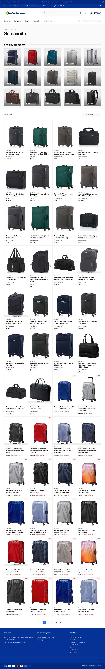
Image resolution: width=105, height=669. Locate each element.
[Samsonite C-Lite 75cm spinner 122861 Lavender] (40, 522)
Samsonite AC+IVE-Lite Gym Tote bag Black (16, 278)
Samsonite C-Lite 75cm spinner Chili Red (14, 571)
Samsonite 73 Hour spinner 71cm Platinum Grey (87, 195)
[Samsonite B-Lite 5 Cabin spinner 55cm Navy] (65, 314)
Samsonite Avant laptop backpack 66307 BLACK (14, 322)
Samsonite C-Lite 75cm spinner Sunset (86, 571)
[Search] (80, 13)
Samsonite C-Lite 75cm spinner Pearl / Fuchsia (62, 571)
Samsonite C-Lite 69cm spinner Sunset (86, 491)
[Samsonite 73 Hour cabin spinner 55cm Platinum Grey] (65, 144)
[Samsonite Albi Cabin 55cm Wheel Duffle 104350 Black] (65, 270)
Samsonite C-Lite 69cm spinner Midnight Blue (62, 491)
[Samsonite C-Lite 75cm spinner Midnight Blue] (40, 562)
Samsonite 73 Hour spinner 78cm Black (15, 237)
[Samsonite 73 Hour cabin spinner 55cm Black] (16, 144)
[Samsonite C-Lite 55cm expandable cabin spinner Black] (16, 441)
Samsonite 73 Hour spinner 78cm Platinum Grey (63, 237)
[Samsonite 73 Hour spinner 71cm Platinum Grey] (89, 186)
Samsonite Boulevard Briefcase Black (37, 408)
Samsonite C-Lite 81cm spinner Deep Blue (62, 610)
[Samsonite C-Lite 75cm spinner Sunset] (89, 562)
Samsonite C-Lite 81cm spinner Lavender (86, 610)
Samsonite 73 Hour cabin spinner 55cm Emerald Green (40, 153)
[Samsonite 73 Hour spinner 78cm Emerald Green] (40, 228)
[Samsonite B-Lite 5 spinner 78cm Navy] (65, 355)
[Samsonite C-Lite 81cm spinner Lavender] (89, 602)
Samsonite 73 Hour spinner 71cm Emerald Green (63, 195)
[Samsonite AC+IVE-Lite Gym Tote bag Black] (16, 270)
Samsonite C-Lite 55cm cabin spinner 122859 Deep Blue (64, 408)
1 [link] (44, 623)
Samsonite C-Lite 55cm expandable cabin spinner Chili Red (39, 450)
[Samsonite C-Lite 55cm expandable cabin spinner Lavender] (65, 441)
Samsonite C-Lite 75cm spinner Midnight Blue (38, 571)
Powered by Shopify (97, 665)
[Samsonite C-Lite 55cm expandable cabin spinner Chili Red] (40, 441)
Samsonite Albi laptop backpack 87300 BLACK (86, 278)
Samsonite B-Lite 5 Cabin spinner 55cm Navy (63, 322)
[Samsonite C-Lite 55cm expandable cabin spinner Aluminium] (89, 399)
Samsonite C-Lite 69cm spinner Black (38, 491)
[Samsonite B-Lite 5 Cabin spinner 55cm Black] (40, 314)
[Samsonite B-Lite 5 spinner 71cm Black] (89, 314)
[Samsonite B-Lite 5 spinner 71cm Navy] (16, 355)
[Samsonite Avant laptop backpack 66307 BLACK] (16, 314)
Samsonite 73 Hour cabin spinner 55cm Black (14, 153)
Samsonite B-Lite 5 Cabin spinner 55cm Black (38, 322)
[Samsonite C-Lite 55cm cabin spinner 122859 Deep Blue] (65, 399)
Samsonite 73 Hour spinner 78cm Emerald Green (39, 237)
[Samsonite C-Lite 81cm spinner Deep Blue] (65, 602)
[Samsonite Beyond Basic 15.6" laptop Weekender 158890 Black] (89, 355)
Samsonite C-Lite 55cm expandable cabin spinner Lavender (63, 450)
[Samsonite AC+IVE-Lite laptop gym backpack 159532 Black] (40, 270)
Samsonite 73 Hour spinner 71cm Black (39, 195)
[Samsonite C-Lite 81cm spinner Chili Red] (40, 602)
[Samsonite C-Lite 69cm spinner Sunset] (89, 483)
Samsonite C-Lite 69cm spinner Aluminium (14, 491)
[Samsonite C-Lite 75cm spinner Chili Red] (16, 562)
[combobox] (62, 13)
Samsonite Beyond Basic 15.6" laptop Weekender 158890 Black (87, 365)
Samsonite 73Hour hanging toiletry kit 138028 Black (87, 237)
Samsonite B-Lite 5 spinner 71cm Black (87, 322)
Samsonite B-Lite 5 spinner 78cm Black (39, 364)
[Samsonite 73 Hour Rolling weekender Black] (16, 186)
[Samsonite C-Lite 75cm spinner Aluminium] (65, 522)
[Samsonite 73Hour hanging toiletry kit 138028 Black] (89, 228)
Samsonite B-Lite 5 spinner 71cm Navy (15, 364)
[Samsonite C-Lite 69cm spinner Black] (40, 483)
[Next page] (60, 622)
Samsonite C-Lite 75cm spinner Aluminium (62, 531)
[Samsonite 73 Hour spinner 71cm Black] (40, 186)
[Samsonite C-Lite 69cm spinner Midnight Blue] (65, 483)
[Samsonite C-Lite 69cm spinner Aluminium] (16, 483)
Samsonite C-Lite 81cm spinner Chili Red (38, 610)
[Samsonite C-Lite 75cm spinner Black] (89, 522)
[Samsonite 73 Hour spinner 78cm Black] (16, 228)
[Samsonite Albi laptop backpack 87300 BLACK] (89, 270)
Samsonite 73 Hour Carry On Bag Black (88, 153)
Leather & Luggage (89, 665)
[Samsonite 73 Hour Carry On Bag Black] (89, 144)
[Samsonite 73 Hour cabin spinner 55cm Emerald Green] (40, 144)
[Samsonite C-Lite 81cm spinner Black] (16, 602)
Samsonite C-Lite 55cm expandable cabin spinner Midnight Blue (87, 450)
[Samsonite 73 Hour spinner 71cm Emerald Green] (65, 186)
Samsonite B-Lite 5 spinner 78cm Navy (63, 364)
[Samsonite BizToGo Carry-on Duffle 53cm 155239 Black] (16, 399)
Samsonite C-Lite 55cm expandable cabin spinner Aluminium (87, 409)
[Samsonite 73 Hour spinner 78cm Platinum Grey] (65, 228)
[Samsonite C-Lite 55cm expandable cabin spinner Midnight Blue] (89, 441)
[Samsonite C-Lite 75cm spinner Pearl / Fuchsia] (65, 562)
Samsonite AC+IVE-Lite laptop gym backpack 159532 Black (40, 279)
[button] (97, 13)
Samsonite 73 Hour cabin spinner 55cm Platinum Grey (64, 153)
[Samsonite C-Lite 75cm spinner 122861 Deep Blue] (16, 522)
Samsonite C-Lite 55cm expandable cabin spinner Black (15, 450)
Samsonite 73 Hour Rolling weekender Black (15, 195)
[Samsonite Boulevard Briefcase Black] (40, 399)
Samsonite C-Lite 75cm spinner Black (86, 531)
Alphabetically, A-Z (89, 114)
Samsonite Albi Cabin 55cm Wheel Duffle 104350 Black (63, 278)
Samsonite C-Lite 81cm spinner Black (14, 610)
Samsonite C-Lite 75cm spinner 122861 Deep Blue (14, 531)
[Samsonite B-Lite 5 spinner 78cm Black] (40, 355)
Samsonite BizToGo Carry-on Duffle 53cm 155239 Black (16, 408)
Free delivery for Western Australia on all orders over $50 (50, 2)
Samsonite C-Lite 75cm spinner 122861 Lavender (38, 531)
